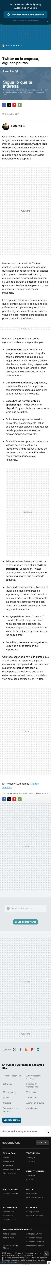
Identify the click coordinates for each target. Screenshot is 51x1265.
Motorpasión (32, 1193)
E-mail (20, 105)
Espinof (29, 1179)
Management (9, 1092)
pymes (6, 1097)
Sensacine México (34, 1238)
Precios (9, 45)
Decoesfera (8, 1215)
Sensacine (30, 1175)
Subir (40, 1143)
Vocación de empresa (23, 793)
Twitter (9, 105)
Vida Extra (30, 1161)
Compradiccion (9, 1219)
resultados (43, 793)
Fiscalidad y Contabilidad (32, 1085)
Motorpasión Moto (34, 1197)
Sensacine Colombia (35, 1242)
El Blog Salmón (32, 1211)
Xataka (6, 1157)
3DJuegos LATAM (34, 1234)
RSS (26, 1049)
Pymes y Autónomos (35, 1215)
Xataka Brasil (8, 1238)
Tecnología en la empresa (10, 1109)
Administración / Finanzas (33, 1077)
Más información (9, 1262)
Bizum (19, 45)
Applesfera (8, 1165)
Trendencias (8, 1211)
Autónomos (31, 1097)
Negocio (7, 1103)
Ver (27, 922)
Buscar (47, 1131)
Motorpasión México (35, 1246)
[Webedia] (11, 1144)
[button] (18, 126)
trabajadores (32, 1108)
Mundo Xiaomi (9, 1173)
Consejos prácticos (12, 1075)
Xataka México (9, 1234)
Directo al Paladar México (10, 1247)
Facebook (4, 105)
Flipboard (14, 105)
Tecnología (31, 1092)
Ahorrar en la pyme (35, 1103)
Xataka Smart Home (11, 1169)
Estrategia (7, 1084)
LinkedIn (38, 1049)
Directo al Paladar (10, 1193)
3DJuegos (30, 1157)
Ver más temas (12, 1120)
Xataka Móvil (8, 1161)
